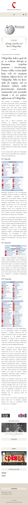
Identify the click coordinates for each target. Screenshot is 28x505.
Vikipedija (5, 409)
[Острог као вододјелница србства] (4, 415)
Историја (14, 40)
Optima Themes (18, 502)
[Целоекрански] (24, 464)
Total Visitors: (5, 494)
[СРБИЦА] (14, 5)
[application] (14, 458)
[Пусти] (3, 464)
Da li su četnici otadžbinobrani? (14, 434)
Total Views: (4, 492)
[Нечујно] (22, 464)
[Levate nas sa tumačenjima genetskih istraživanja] (23, 415)
